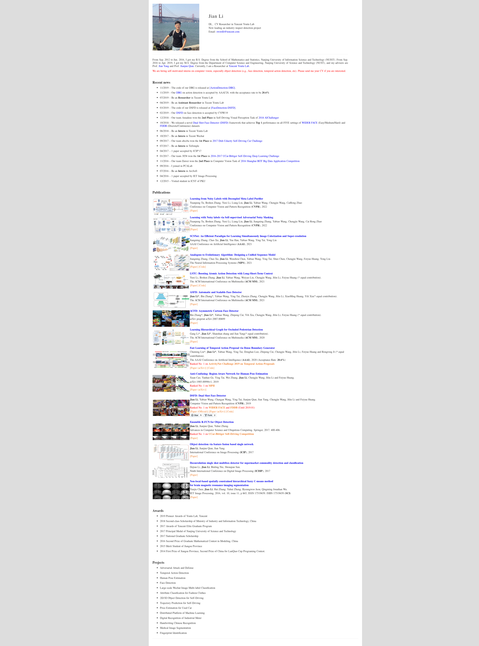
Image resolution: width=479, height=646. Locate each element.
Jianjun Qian (187, 66)
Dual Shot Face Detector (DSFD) (211, 122)
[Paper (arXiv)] (198, 368)
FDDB (163, 126)
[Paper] (194, 210)
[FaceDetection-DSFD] (223, 107)
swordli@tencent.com (228, 31)
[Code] (202, 266)
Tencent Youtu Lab (239, 66)
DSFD (179, 112)
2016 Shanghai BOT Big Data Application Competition (270, 161)
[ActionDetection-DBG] (222, 87)
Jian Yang (164, 66)
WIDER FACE (310, 122)
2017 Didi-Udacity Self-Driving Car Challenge (237, 141)
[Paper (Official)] (199, 411)
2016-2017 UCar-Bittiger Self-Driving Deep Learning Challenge (245, 156)
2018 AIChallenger (269, 117)
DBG (179, 92)
